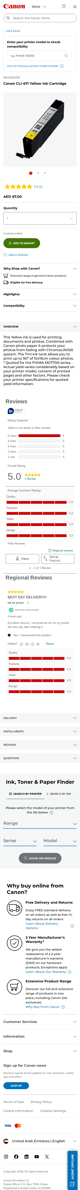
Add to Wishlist (18, 254)
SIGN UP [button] (16, 1085)
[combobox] (40, 18)
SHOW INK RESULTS (42, 858)
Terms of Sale (13, 1102)
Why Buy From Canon (43, 1007)
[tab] (25, 794)
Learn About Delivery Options (42, 926)
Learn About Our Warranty (46, 972)
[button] (62, 66)
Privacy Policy (41, 1102)
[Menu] (75, 6)
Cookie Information (18, 1111)
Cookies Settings (53, 1111)
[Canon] (14, 6)
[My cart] (64, 6)
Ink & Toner (13, 30)
